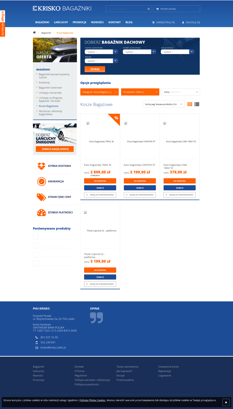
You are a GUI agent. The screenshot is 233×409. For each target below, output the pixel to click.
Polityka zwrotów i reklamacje (92, 380)
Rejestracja (164, 371)
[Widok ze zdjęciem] (189, 104)
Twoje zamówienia (127, 366)
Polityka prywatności (87, 384)
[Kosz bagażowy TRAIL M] (100, 136)
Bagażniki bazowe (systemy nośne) (54, 75)
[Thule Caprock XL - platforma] (100, 225)
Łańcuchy (38, 371)
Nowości (38, 375)
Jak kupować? (124, 371)
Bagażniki (43, 69)
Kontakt (79, 366)
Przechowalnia (125, 380)
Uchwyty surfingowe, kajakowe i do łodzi (51, 99)
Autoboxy (44, 82)
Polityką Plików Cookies (92, 400)
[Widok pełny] (196, 104)
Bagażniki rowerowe (50, 87)
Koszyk (120, 375)
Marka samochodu (94, 48)
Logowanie (164, 375)
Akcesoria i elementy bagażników (50, 112)
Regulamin (81, 375)
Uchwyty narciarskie (50, 92)
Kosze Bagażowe (48, 106)
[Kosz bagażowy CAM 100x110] (179, 136)
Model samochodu (132, 48)
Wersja (88, 57)
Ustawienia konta (168, 366)
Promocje (38, 380)
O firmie (79, 371)
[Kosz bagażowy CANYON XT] (140, 136)
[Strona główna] (62, 7)
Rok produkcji (167, 48)
